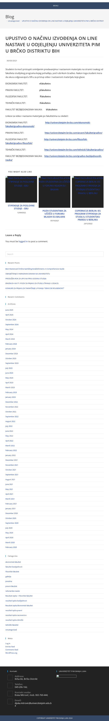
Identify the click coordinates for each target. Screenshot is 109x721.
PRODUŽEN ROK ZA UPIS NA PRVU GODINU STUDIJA (25, 278)
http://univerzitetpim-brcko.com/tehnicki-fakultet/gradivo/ (74, 149)
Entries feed (10, 646)
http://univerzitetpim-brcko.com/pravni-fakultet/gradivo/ (73, 132)
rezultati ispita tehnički (14, 620)
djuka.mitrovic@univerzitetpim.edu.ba (33, 704)
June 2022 (9, 431)
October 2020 (10, 518)
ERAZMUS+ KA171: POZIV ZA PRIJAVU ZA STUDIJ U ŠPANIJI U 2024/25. (32, 283)
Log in (7, 643)
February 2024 (11, 344)
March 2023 (10, 387)
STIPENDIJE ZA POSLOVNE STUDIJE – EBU (21, 207)
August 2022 (10, 421)
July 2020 (8, 528)
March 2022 (10, 445)
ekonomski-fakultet (13, 562)
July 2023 (8, 368)
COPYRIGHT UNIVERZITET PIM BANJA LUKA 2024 (54, 718)
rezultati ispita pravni (13, 610)
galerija (8, 576)
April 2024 (9, 334)
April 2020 (9, 537)
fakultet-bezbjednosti (13, 567)
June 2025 (9, 310)
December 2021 (11, 460)
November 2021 (11, 465)
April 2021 (9, 494)
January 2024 (10, 348)
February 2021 (11, 503)
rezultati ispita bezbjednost (16, 601)
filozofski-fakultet (12, 571)
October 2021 (10, 470)
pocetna (8, 581)
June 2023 (9, 373)
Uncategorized (11, 630)
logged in (23, 241)
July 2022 (8, 426)
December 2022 (11, 402)
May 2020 (9, 533)
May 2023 (9, 378)
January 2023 (10, 397)
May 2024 (9, 329)
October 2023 (10, 358)
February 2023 (11, 392)
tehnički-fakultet (11, 625)
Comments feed (11, 649)
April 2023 (9, 382)
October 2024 (10, 319)
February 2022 (11, 450)
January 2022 (10, 455)
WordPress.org (11, 653)
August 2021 (10, 479)
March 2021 (10, 499)
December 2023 (11, 353)
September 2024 (11, 324)
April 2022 (9, 441)
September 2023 (11, 363)
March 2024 (10, 339)
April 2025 (9, 315)
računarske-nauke (12, 591)
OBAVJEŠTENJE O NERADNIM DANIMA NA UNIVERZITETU (27, 274)
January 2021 (10, 508)
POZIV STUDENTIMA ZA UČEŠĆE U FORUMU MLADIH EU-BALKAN (54, 213)
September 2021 (11, 474)
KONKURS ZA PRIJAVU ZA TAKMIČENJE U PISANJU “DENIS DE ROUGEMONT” (34, 288)
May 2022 (9, 436)
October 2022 (10, 411)
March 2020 (10, 542)
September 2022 (11, 416)
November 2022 (11, 407)
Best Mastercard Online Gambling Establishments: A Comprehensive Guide (34, 269)
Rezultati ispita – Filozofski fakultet (19, 596)
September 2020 (11, 523)
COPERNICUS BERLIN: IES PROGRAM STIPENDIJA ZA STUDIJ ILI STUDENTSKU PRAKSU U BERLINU (88, 215)
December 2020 (11, 513)
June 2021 (9, 484)
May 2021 (9, 489)
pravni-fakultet (11, 586)
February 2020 (11, 547)
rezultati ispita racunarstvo (16, 615)
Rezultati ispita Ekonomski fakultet (19, 605)
